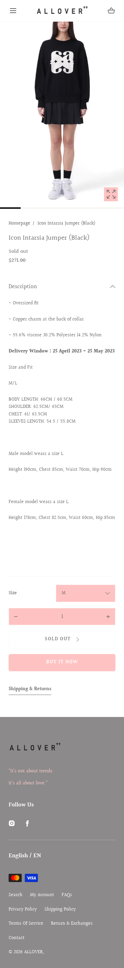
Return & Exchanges (72, 923)
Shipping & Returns (30, 689)
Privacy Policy (23, 909)
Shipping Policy (60, 909)
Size (13, 593)
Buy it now (62, 662)
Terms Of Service (26, 923)
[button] (13, 10)
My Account (42, 895)
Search (15, 895)
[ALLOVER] (62, 10)
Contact (16, 938)
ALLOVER (33, 952)
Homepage (19, 223)
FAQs (67, 895)
